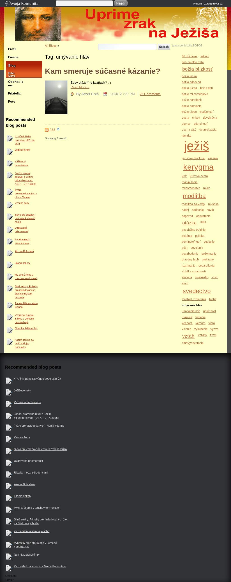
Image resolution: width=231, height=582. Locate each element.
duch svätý (189, 129)
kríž (184, 176)
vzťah (188, 335)
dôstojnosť (201, 123)
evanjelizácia (207, 129)
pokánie (187, 235)
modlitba (194, 195)
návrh (210, 210)
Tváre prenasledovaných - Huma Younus (26, 193)
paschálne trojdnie (194, 229)
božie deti (206, 88)
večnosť (187, 323)
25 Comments (150, 94)
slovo (214, 277)
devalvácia (210, 117)
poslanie (209, 241)
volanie (186, 329)
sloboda (187, 277)
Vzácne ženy (22, 203)
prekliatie (208, 259)
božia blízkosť (197, 68)
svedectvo (197, 291)
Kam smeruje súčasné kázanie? (102, 71)
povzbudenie (190, 253)
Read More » (80, 87)
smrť (185, 283)
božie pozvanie (191, 106)
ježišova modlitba (193, 158)
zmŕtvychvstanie (192, 343)
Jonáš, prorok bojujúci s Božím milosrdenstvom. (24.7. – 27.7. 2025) (25, 178)
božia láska (189, 76)
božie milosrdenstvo (195, 94)
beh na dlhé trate (193, 62)
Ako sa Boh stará (24, 251)
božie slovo (189, 111)
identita (186, 135)
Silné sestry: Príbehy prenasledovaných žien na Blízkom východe (26, 292)
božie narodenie (192, 99)
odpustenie (203, 216)
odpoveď (187, 216)
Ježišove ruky (22, 149)
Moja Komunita (30, 4)
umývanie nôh (191, 311)
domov (186, 123)
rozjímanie (188, 265)
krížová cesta (199, 176)
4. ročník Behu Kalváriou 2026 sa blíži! (25, 140)
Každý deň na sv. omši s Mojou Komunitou (24, 343)
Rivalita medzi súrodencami (22, 241)
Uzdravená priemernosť (21, 229)
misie (206, 188)
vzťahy (202, 335)
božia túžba (189, 88)
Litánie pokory (22, 263)
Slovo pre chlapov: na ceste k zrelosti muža (25, 218)
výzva (214, 329)
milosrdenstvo (191, 188)
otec (203, 221)
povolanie (197, 247)
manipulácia (189, 182)
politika (199, 235)
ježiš (196, 146)
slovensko (201, 277)
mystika (213, 204)
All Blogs (51, 45)
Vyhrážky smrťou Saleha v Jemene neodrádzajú (24, 319)
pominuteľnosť (191, 241)
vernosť (201, 323)
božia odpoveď (191, 82)
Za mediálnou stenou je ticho (26, 305)
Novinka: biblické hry (26, 328)
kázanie (213, 158)
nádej (185, 210)
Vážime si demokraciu (21, 163)
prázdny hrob (190, 259)
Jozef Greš (118, 39)
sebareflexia (206, 265)
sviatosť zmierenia (194, 299)
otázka (189, 222)
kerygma (198, 166)
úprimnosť (209, 311)
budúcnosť (207, 111)
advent (205, 56)
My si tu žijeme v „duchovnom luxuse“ (26, 276)
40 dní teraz (189, 56)
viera (211, 323)
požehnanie (208, 253)
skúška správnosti (194, 271)
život (213, 335)
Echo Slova (9, 74)
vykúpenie (201, 329)
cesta (185, 117)
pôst (184, 247)
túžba (212, 299)
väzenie (200, 317)
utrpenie (187, 317)
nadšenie (198, 210)
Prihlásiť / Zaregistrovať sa (207, 3)
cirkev (196, 117)
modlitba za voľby (193, 204)
